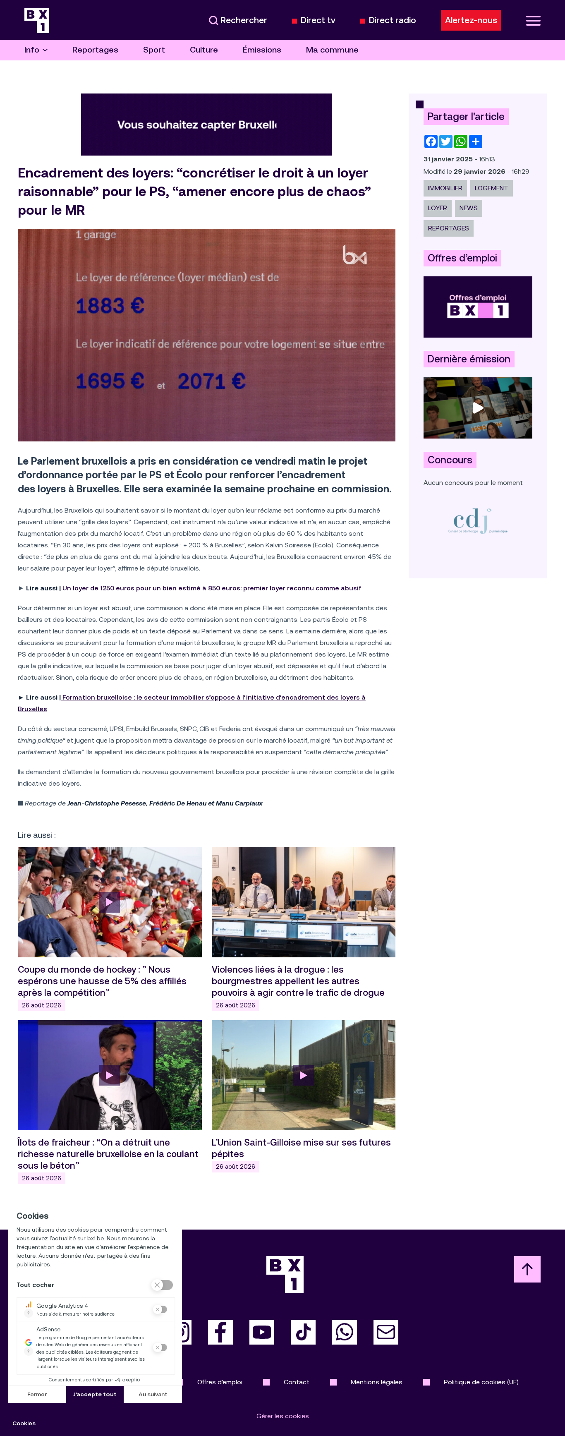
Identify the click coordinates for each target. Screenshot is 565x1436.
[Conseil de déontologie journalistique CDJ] (478, 520)
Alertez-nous (471, 20)
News (469, 208)
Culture (204, 50)
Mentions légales (376, 1382)
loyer (437, 208)
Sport (154, 50)
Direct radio (392, 20)
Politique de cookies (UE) (481, 1382)
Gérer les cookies (282, 1416)
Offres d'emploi (219, 1382)
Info (31, 50)
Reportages (95, 50)
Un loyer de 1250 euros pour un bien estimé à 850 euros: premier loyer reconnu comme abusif (212, 588)
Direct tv (318, 20)
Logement (491, 188)
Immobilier (445, 188)
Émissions (262, 50)
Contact (296, 1382)
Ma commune (332, 50)
